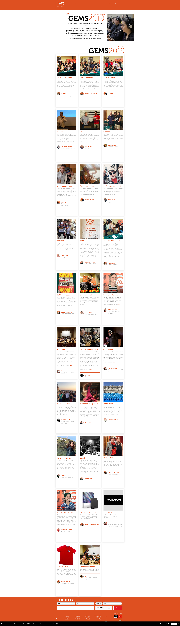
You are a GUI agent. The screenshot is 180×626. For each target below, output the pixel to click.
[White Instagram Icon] (106, 616)
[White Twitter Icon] (106, 618)
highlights (88, 618)
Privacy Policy (56, 623)
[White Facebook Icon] (106, 615)
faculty (88, 619)
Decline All (167, 623)
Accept (173, 623)
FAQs (100, 618)
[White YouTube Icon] (106, 620)
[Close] (178, 624)
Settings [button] (160, 623)
